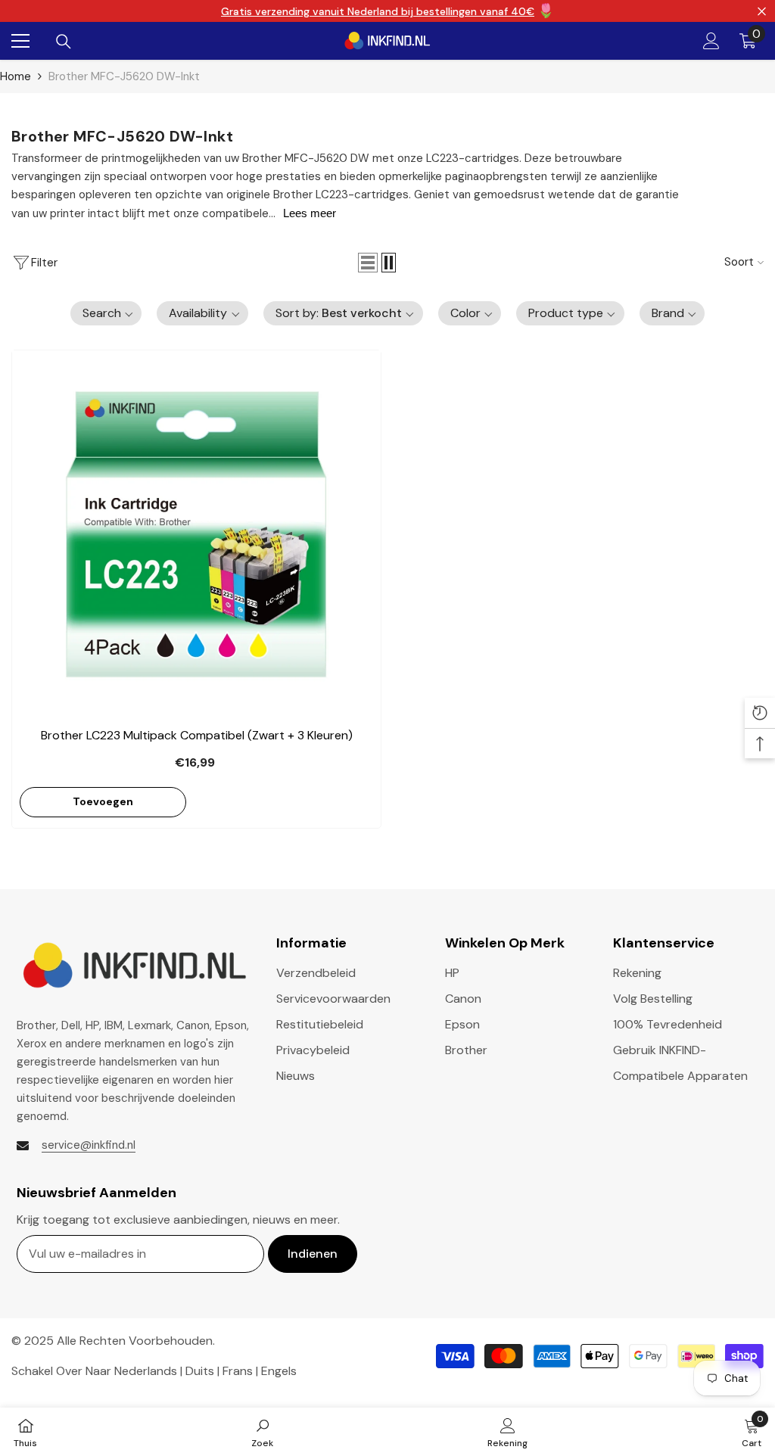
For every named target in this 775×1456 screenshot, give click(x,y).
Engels (279, 1371)
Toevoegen (103, 801)
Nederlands (145, 1371)
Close (761, 11)
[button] (368, 262)
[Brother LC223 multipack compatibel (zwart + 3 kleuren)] (196, 534)
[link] (262, 1432)
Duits (199, 1371)
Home (15, 76)
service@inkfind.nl (88, 1145)
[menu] (20, 41)
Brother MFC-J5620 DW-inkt (124, 76)
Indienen (313, 1254)
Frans (238, 1371)
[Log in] (711, 41)
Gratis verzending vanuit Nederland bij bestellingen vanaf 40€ (377, 11)
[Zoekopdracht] (63, 42)
